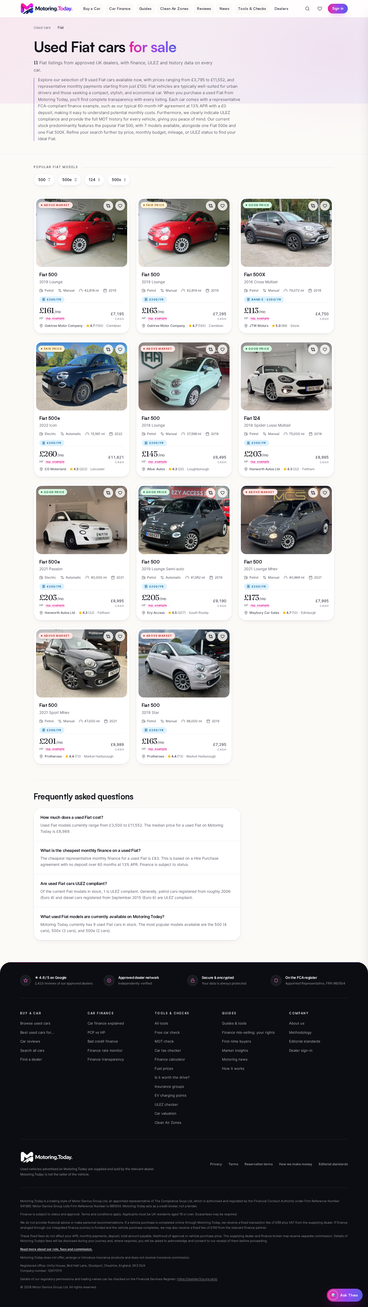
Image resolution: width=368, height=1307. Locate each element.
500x (119, 179)
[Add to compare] (108, 206)
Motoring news (235, 1059)
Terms (233, 1164)
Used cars (42, 27)
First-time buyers (236, 1041)
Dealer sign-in (301, 1050)
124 (94, 179)
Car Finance (119, 8)
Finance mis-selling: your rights (248, 1032)
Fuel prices (164, 1068)
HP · (52, 318)
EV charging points (170, 1095)
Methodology (300, 1032)
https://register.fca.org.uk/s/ (197, 1279)
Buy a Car (91, 8)
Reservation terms (259, 1164)
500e (69, 179)
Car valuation (165, 1113)
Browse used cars (35, 1023)
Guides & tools (234, 1023)
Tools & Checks (252, 8)
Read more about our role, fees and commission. (56, 1249)
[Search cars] (307, 8)
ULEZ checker (166, 1104)
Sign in (337, 8)
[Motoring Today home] (47, 9)
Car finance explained (106, 1023)
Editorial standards (304, 1041)
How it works (233, 1068)
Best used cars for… (37, 1032)
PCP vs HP (96, 1032)
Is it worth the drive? (172, 1077)
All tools (161, 1023)
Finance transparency (106, 1059)
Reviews (204, 8)
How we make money (295, 1164)
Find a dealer (31, 1059)
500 (44, 179)
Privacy (216, 1164)
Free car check (167, 1032)
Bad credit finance (103, 1041)
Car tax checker (168, 1050)
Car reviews (30, 1041)
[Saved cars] (319, 8)
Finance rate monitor (105, 1050)
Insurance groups (169, 1086)
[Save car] (120, 206)
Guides (145, 8)
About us (296, 1023)
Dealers (281, 8)
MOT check (164, 1041)
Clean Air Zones (174, 8)
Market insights (235, 1050)
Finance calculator (170, 1059)
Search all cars (32, 1050)
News (224, 8)
